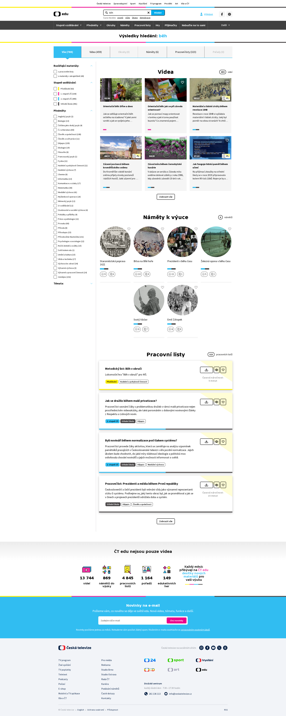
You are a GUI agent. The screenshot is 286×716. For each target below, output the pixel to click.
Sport (133, 3)
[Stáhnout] (206, 370)
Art (176, 3)
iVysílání (143, 3)
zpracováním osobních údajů (195, 629)
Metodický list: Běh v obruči (123, 368)
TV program (155, 3)
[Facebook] (222, 14)
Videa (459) (96, 52)
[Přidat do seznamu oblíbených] (138, 82)
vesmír (120, 17)
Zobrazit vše (165, 196)
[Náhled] (217, 370)
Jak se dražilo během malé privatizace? (131, 400)
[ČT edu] (61, 15)
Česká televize (104, 3)
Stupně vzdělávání (67, 25)
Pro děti (168, 3)
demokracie (145, 17)
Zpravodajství (120, 3)
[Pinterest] (229, 14)
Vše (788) (67, 52)
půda (127, 17)
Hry (158, 25)
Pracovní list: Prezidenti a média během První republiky (141, 483)
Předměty (92, 25)
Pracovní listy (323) (185, 52)
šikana (135, 17)
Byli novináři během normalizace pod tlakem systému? (141, 440)
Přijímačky (171, 25)
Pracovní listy (143, 25)
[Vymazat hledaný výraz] (148, 12)
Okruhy (111, 25)
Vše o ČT (185, 3)
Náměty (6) (152, 52)
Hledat (158, 12)
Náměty (125, 25)
